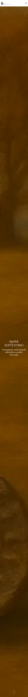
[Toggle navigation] (26, 3)
